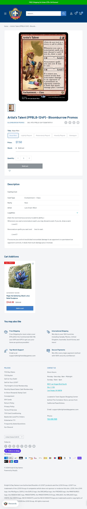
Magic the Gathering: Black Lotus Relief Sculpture (18, 297)
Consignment (9, 396)
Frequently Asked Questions (14, 424)
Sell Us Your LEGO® (11, 382)
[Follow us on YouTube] (25, 446)
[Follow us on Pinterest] (21, 446)
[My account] (71, 13)
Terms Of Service (10, 410)
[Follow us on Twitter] (9, 446)
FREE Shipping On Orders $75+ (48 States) (43, 2)
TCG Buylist (8, 375)
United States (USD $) (12, 437)
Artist (10, 208)
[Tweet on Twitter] (73, 122)
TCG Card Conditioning (12, 413)
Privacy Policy (9, 406)
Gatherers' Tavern (12, 293)
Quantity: (11, 158)
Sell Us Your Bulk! (10, 379)
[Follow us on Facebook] (5, 446)
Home (6, 26)
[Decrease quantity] (18, 158)
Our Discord (8, 427)
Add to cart (20, 308)
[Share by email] (77, 122)
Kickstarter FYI (9, 420)
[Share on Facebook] (65, 122)
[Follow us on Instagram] (17, 446)
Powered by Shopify (10, 470)
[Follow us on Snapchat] (33, 446)
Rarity (10, 203)
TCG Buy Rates (9, 372)
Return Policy (9, 403)
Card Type (11, 198)
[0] (80, 13)
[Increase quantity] (29, 158)
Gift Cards (8, 399)
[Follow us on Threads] (13, 446)
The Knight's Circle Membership (16, 386)
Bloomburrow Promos (16, 123)
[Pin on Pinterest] (69, 122)
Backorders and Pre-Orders (14, 417)
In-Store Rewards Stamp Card (15, 393)
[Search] (63, 13)
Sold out (25, 166)
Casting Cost (12, 192)
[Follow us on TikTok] (29, 446)
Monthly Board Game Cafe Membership (18, 389)
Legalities (11, 213)
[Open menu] (5, 13)
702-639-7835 (52, 419)
